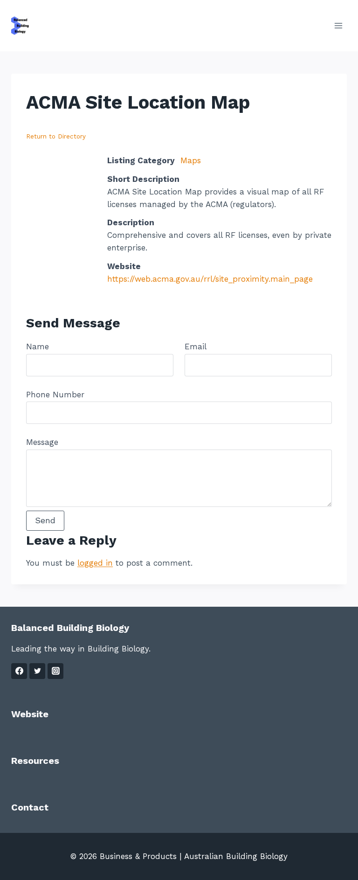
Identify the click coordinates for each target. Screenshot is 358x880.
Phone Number (55, 394)
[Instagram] (55, 671)
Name (37, 346)
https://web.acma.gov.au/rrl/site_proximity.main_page (210, 279)
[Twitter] (37, 671)
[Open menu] (338, 25)
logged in (95, 563)
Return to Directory (56, 136)
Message (42, 442)
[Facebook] (19, 671)
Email (195, 346)
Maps (190, 160)
